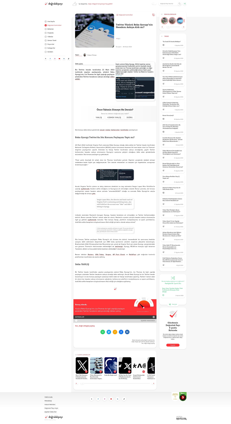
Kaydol (173, 345)
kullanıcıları (115, 130)
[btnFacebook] (121, 332)
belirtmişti (119, 246)
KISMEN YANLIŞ (114, 117)
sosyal (102, 130)
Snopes (108, 254)
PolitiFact (132, 254)
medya (107, 130)
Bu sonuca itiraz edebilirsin (143, 311)
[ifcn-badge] (175, 396)
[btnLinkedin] (127, 332)
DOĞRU (130, 117)
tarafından (124, 130)
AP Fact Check (119, 254)
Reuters (90, 254)
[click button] (180, 4)
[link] (58, 21)
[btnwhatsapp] (103, 332)
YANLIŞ (99, 117)
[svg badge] (183, 396)
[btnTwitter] (109, 332)
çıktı (93, 193)
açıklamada (85, 189)
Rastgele (174, 304)
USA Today (99, 254)
